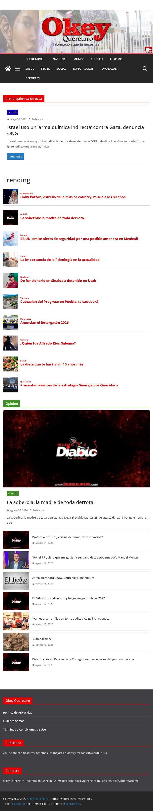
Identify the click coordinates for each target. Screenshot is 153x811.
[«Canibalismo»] (16, 642)
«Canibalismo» (42, 639)
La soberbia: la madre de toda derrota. (52, 218)
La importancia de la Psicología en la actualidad (60, 260)
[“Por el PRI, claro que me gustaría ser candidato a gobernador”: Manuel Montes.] (16, 560)
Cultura (97, 59)
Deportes (33, 78)
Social (61, 68)
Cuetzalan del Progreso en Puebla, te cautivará (59, 302)
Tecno (45, 68)
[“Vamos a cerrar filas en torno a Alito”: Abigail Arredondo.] (16, 621)
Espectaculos (83, 68)
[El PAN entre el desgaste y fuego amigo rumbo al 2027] (16, 601)
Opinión (24, 214)
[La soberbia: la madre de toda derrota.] (76, 449)
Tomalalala (109, 68)
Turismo (116, 59)
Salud (30, 68)
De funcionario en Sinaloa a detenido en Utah (58, 281)
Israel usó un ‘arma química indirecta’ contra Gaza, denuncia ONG (75, 130)
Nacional (60, 59)
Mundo (79, 59)
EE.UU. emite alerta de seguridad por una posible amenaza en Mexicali (79, 239)
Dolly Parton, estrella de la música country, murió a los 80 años (73, 197)
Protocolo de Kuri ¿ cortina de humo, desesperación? (67, 537)
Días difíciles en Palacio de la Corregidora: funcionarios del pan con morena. (83, 659)
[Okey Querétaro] (76, 12)
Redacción (37, 119)
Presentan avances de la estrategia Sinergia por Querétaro (69, 385)
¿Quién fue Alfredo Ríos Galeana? (48, 343)
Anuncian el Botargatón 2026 (44, 323)
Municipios (25, 319)
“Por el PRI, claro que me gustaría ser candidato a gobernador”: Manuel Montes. (86, 557)
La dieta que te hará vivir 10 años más (51, 364)
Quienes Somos (13, 721)
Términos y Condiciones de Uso (24, 729)
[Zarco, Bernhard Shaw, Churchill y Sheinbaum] (16, 581)
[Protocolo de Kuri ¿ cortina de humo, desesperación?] (16, 540)
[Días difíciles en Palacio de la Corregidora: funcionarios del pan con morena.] (16, 662)
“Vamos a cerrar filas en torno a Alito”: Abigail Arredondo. (70, 618)
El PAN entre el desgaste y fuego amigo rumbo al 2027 (68, 598)
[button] (44, 59)
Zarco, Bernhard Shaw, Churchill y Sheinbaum (63, 578)
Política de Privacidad (17, 712)
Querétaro (34, 59)
